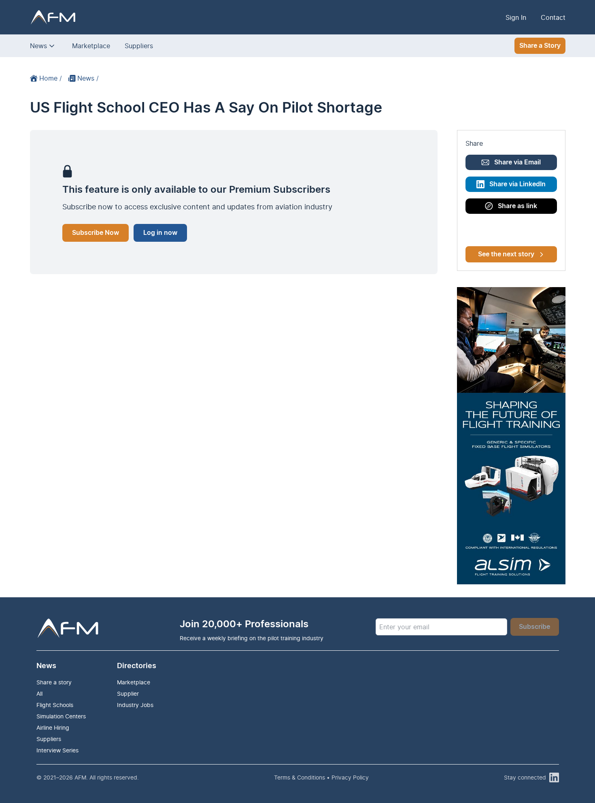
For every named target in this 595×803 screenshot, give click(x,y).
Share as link (517, 206)
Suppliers (139, 46)
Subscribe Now (95, 233)
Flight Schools (54, 704)
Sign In (516, 17)
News (38, 46)
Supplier (128, 693)
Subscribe (534, 627)
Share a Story (540, 46)
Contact (553, 17)
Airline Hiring (52, 727)
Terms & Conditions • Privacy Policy (321, 777)
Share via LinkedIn (517, 184)
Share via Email (517, 162)
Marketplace (91, 46)
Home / (50, 78)
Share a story (54, 682)
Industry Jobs (135, 704)
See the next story (506, 254)
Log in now (160, 233)
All (39, 693)
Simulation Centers (61, 716)
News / (88, 78)
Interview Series (57, 750)
